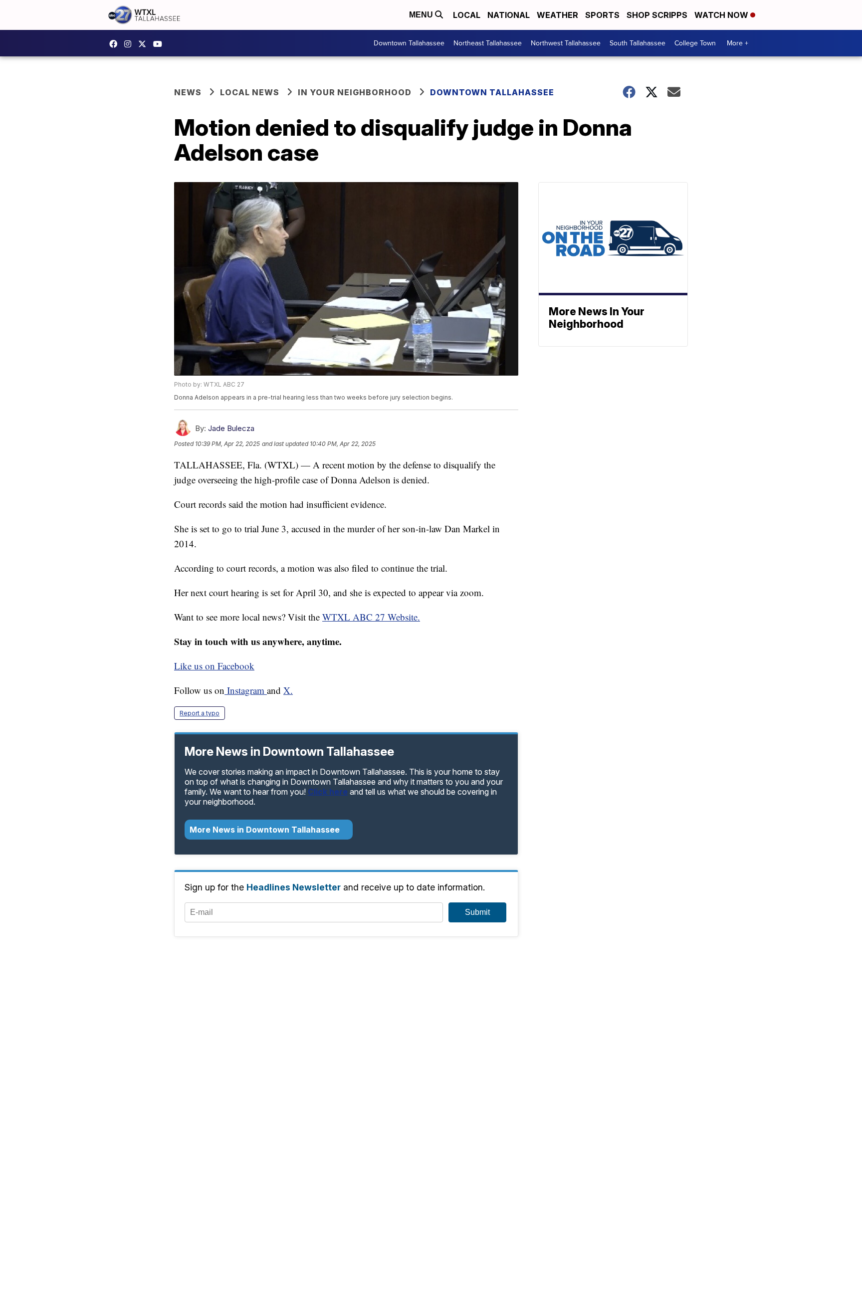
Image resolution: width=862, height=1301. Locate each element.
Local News (249, 92)
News (188, 92)
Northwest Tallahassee (566, 43)
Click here (328, 792)
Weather (557, 15)
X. (288, 690)
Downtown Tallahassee (409, 43)
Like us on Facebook (214, 665)
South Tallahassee (637, 43)
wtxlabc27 (130, 44)
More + (737, 43)
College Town (695, 43)
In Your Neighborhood (355, 92)
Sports (602, 15)
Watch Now (722, 15)
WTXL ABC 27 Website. (371, 617)
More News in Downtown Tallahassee (266, 830)
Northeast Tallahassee (487, 43)
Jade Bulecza (231, 428)
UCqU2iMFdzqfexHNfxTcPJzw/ (160, 44)
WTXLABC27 (115, 44)
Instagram (245, 690)
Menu (422, 14)
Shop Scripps (657, 15)
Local (466, 15)
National (508, 15)
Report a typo (199, 713)
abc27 (144, 44)
